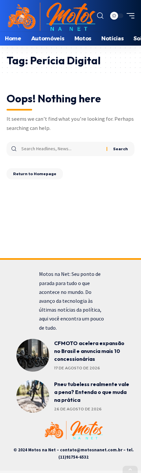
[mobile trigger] (128, 15)
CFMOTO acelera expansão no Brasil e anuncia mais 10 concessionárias (89, 351)
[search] (100, 15)
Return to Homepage (34, 174)
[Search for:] (61, 149)
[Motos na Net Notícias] (51, 15)
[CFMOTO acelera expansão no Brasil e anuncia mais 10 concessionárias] (32, 355)
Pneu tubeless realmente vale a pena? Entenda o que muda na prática (91, 392)
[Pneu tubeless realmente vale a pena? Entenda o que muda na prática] (32, 396)
